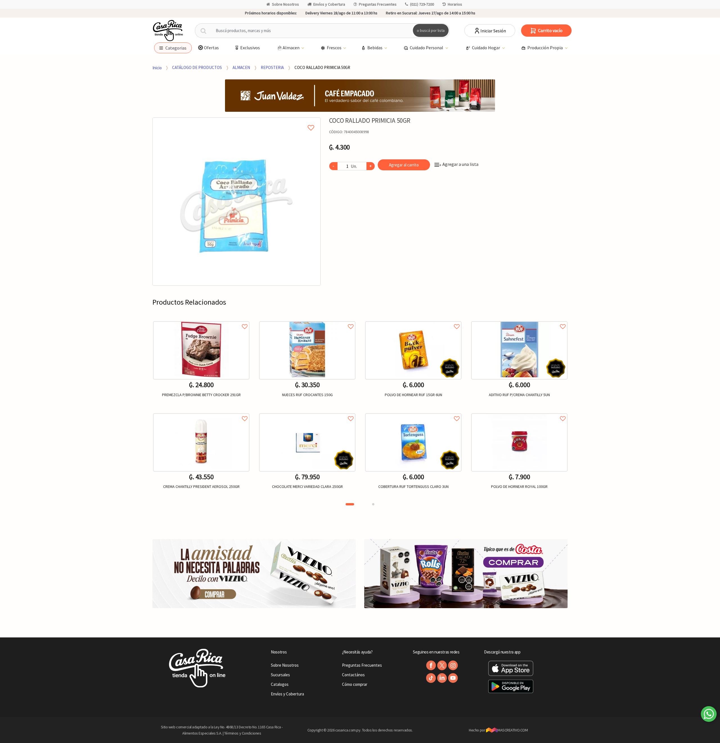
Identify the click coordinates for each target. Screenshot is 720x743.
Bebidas (375, 47)
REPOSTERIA (272, 67)
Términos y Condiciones (242, 733)
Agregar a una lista (458, 164)
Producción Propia (545, 47)
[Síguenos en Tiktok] (431, 678)
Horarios (455, 4)
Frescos (334, 47)
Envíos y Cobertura (329, 4)
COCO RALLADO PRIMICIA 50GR (322, 67)
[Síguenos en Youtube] (452, 678)
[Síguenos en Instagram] (452, 665)
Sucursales (280, 674)
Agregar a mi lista (236, 121)
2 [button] (373, 504)
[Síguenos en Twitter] (441, 665)
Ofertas (211, 47)
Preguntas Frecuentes (378, 4)
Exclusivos (250, 47)
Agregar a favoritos (201, 320)
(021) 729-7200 (422, 4)
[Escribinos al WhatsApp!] (709, 715)
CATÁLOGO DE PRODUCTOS (197, 67)
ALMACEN (241, 67)
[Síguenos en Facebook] (431, 665)
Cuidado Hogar (486, 47)
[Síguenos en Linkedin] (441, 678)
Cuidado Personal (427, 47)
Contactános (353, 674)
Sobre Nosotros (285, 4)
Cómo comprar (354, 684)
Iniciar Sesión (493, 31)
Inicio (157, 67)
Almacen (291, 47)
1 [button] (350, 504)
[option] (236, 201)
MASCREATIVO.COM (513, 730)
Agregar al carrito (404, 165)
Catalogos (280, 684)
